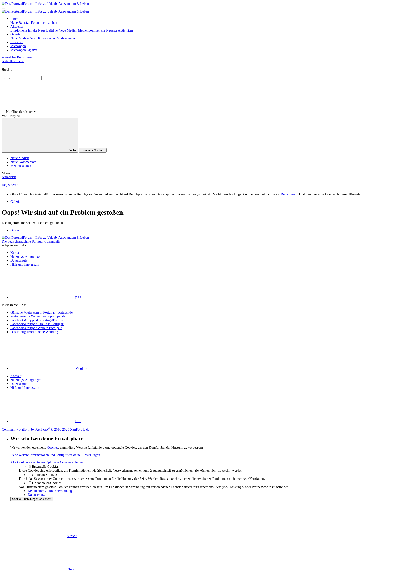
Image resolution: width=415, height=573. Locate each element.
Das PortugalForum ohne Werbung (34, 332)
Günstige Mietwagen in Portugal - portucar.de (41, 312)
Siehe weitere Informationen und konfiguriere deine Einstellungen (55, 455)
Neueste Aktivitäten (119, 30)
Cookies (81, 368)
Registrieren (10, 185)
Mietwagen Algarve (23, 50)
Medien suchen (67, 38)
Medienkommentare (91, 30)
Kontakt (15, 252)
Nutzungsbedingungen (25, 256)
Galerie (15, 34)
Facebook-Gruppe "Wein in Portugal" (36, 328)
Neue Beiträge (20, 22)
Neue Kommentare (43, 38)
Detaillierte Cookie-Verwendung (50, 491)
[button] (69, 112)
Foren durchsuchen (44, 22)
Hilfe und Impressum (24, 264)
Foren (14, 19)
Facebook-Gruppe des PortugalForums (36, 320)
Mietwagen (18, 46)
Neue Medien (68, 30)
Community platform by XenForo (45, 429)
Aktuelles (16, 26)
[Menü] (3, 8)
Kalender (16, 42)
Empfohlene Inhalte (23, 30)
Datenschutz (18, 260)
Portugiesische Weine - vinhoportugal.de (37, 316)
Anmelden (9, 177)
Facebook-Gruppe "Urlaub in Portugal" (37, 324)
